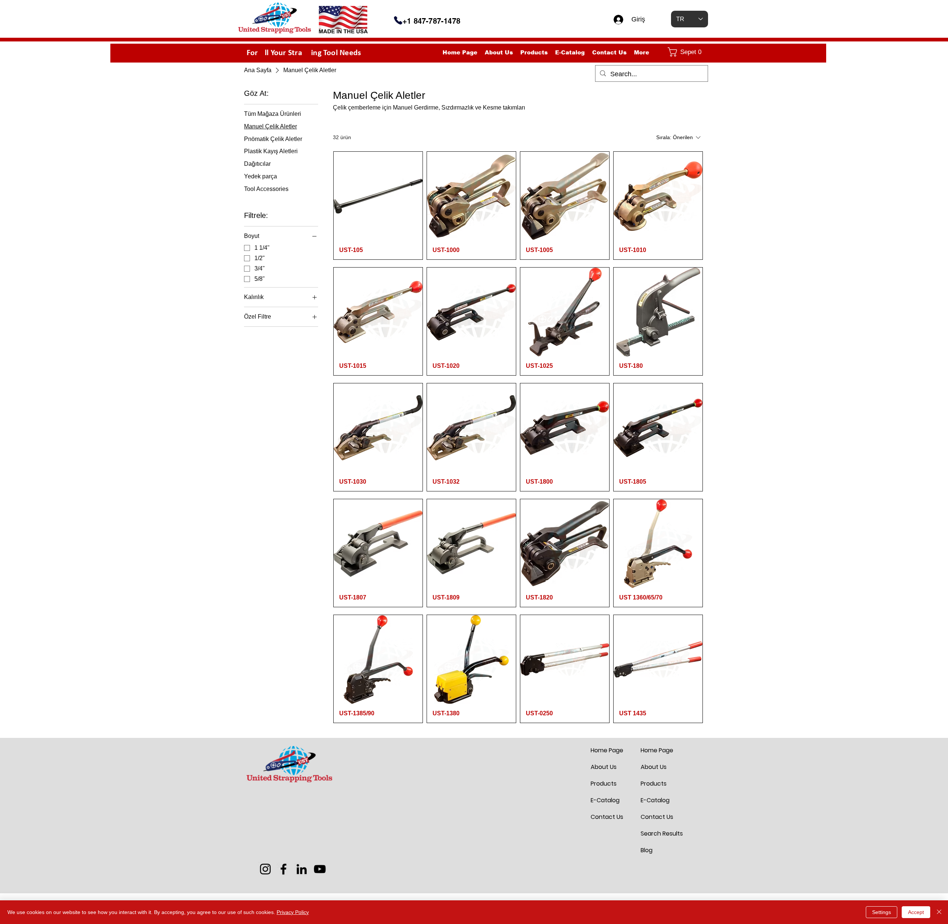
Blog (646, 850)
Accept (916, 912)
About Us (604, 767)
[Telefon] (398, 20)
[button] (686, 52)
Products (604, 783)
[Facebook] (283, 869)
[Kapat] (939, 912)
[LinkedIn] (301, 869)
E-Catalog (605, 800)
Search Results (658, 833)
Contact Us (607, 817)
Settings (881, 912)
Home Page (607, 750)
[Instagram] (265, 869)
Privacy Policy (293, 912)
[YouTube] (320, 869)
